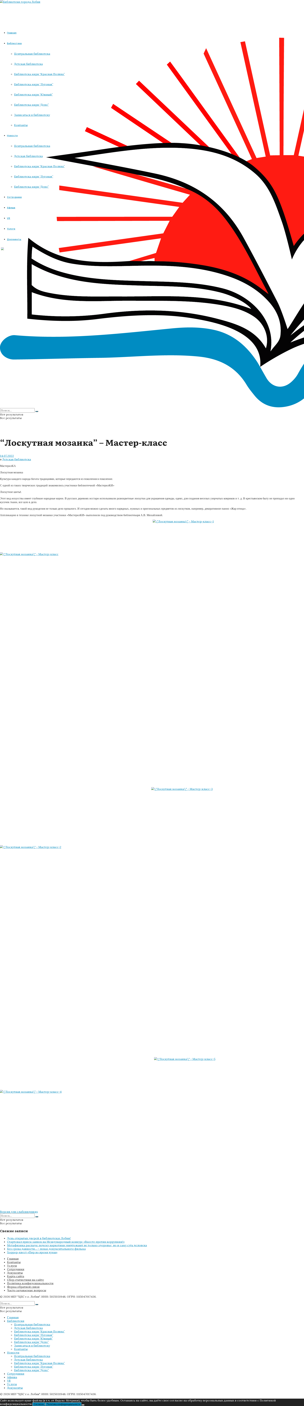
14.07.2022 (7, 456)
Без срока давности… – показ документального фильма (46, 1249)
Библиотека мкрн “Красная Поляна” (39, 1331)
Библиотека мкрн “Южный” (33, 1338)
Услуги (12, 1265)
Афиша (12, 1377)
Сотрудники (15, 1269)
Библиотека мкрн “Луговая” (33, 1335)
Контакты (14, 1262)
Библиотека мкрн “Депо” (31, 1342)
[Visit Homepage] (20, 2)
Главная (12, 32)
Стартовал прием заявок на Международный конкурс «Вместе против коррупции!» (66, 1241)
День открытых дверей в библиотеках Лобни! (39, 1238)
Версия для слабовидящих (19, 1211)
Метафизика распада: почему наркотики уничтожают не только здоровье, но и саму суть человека (77, 1245)
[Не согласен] (83, 1404)
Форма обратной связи (23, 1286)
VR (9, 1380)
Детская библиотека (16, 459)
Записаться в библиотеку (32, 1345)
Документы (15, 1272)
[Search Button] (36, 411)
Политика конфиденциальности (30, 1283)
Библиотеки (15, 1321)
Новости (13, 1352)
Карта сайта (15, 1276)
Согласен (39, 1404)
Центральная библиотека (32, 1324)
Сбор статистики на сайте (25, 1279)
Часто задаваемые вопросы (26, 1290)
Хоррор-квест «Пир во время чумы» (32, 1252)
